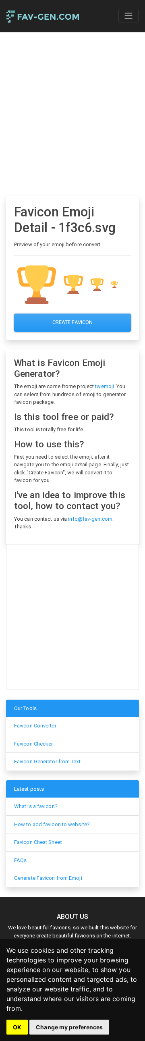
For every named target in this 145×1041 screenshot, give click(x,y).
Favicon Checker (33, 744)
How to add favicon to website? (52, 824)
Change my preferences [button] (69, 1027)
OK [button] (17, 1027)
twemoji (104, 386)
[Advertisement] (72, 114)
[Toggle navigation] (128, 16)
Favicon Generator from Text (47, 761)
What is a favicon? (36, 806)
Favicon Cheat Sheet (38, 842)
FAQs (20, 860)
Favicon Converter (35, 726)
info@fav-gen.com (90, 519)
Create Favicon (72, 322)
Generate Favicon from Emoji (48, 878)
